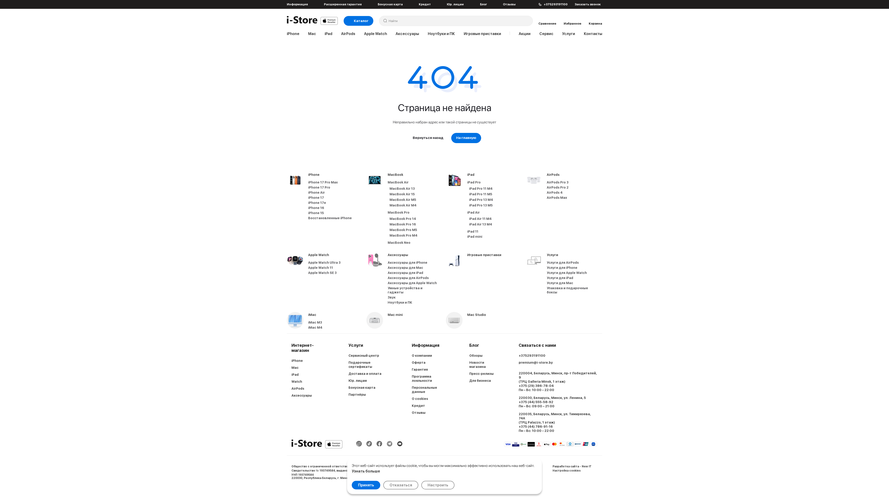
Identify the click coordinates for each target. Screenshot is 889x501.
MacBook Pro (398, 212)
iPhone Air (316, 192)
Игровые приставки (482, 34)
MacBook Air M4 (403, 205)
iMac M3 (315, 322)
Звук (392, 297)
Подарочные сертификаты (360, 365)
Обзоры (476, 355)
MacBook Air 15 (402, 194)
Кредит (425, 4)
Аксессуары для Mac (405, 268)
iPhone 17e (317, 203)
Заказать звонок (588, 4)
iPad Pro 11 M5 (480, 194)
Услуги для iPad (560, 278)
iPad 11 (472, 231)
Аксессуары (407, 34)
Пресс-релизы (481, 374)
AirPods (348, 34)
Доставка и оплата (365, 374)
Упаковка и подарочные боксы (567, 290)
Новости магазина (477, 365)
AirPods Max (557, 197)
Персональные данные (424, 390)
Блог (483, 4)
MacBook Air (398, 182)
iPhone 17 (316, 197)
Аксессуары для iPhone (407, 262)
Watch (296, 381)
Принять (366, 485)
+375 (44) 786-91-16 (536, 426)
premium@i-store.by (536, 362)
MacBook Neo (399, 242)
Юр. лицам (455, 4)
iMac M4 (315, 327)
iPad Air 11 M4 (480, 219)
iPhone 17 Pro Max (323, 182)
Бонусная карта (390, 4)
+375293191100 (532, 355)
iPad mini (474, 236)
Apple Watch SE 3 (322, 273)
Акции (525, 34)
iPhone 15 (316, 213)
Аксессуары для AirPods (408, 278)
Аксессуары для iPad (405, 273)
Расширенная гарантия (343, 4)
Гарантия (420, 369)
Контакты (593, 34)
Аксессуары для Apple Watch (412, 283)
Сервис (546, 34)
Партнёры (357, 394)
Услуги (568, 34)
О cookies (420, 399)
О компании (422, 355)
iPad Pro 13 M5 (481, 205)
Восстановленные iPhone (330, 218)
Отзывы (509, 4)
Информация (297, 4)
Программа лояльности (422, 378)
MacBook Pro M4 (403, 235)
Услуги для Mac (560, 283)
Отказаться (401, 485)
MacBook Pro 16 (403, 224)
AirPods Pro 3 (558, 182)
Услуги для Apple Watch (567, 273)
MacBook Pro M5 (403, 230)
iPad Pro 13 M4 (481, 200)
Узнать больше (366, 471)
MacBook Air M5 (403, 200)
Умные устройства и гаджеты (405, 290)
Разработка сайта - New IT (572, 466)
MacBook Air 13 (402, 188)
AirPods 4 (555, 192)
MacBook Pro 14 (403, 219)
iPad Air (473, 212)
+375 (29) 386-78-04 (536, 386)
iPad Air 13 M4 (480, 224)
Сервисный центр (364, 355)
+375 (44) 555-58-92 (536, 402)
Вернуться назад (428, 138)
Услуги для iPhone (562, 268)
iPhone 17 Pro (319, 187)
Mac (312, 34)
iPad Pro (474, 182)
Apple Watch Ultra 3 (324, 262)
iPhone (293, 34)
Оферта (418, 362)
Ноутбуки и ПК (441, 34)
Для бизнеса (480, 380)
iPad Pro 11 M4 (480, 188)
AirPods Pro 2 (558, 187)
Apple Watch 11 (320, 268)
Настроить (438, 485)
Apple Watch (375, 34)
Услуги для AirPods (563, 262)
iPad (328, 34)
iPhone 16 (316, 208)
